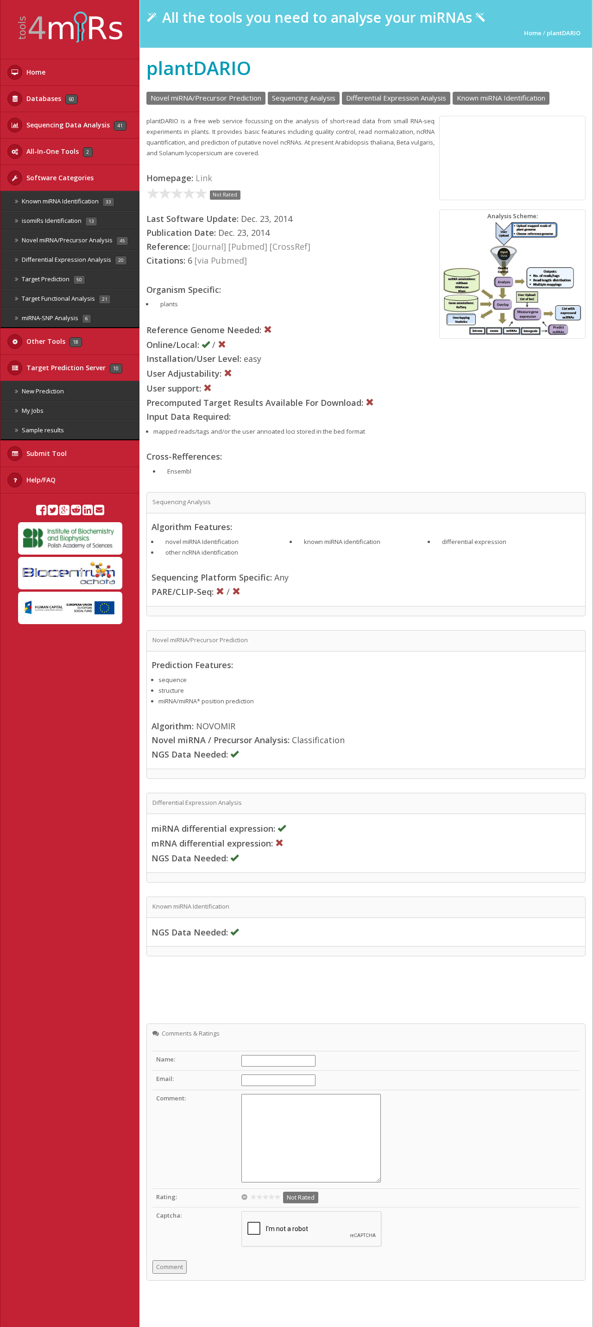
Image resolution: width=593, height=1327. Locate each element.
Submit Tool (46, 453)
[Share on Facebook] (41, 512)
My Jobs (32, 410)
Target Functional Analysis (63, 298)
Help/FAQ (40, 479)
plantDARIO (563, 33)
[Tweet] (53, 512)
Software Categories (59, 177)
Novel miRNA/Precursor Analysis (72, 240)
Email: (165, 1078)
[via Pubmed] (221, 260)
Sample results (42, 430)
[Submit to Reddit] (76, 512)
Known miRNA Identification (65, 201)
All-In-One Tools (57, 151)
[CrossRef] (290, 246)
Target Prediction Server (72, 367)
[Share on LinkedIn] (87, 512)
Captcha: (169, 1215)
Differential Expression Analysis (72, 259)
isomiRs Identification (57, 220)
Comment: (171, 1098)
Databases (49, 98)
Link (204, 177)
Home (35, 72)
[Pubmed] (247, 246)
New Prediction (42, 391)
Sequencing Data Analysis (74, 124)
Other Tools (51, 341)
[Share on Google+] (64, 512)
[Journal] (209, 246)
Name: (165, 1059)
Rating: (166, 1197)
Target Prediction (51, 279)
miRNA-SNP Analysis (54, 318)
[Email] (99, 512)
